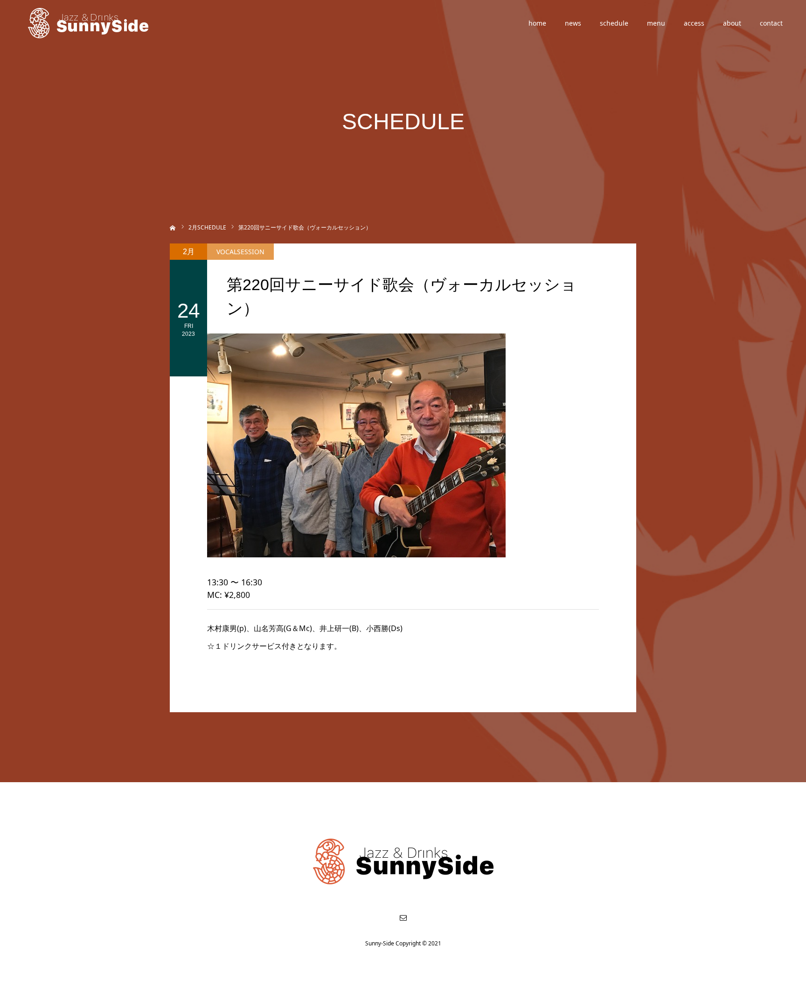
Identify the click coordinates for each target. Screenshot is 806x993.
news (573, 23)
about (732, 23)
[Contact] (403, 917)
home (537, 23)
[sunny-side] (88, 23)
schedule (614, 23)
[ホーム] (173, 226)
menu (656, 23)
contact (771, 23)
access (694, 23)
